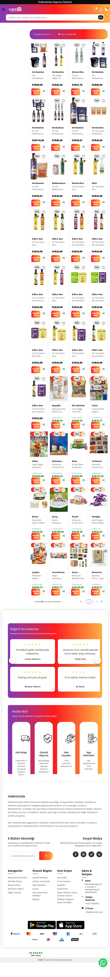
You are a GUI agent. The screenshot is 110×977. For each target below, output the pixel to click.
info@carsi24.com (94, 912)
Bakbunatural (59, 183)
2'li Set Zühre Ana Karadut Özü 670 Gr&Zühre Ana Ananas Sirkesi (98, 243)
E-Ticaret (46, 960)
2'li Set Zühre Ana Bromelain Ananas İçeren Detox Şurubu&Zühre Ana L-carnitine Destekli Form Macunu (79, 354)
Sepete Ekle (36, 91)
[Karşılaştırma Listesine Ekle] (43, 91)
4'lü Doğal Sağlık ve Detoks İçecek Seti (58, 77)
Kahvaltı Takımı (15, 881)
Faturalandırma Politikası (40, 894)
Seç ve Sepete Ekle (68, 34)
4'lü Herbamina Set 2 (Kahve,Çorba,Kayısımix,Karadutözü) (98, 77)
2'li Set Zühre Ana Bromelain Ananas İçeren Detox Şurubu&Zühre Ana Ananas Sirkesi (59, 243)
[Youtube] (99, 854)
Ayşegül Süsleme (56, 405)
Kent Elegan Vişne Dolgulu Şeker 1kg (98, 521)
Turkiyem (97, 461)
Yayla (95, 405)
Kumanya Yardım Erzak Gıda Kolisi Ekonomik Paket (58, 466)
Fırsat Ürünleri (64, 881)
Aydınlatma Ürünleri (17, 877)
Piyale (75, 516)
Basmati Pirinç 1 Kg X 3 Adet (98, 577)
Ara (100, 17)
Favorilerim (62, 888)
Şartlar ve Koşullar (41, 881)
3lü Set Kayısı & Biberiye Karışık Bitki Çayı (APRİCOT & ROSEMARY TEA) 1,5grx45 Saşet (98, 132)
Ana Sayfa (62, 877)
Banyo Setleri (14, 885)
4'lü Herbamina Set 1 (37, 77)
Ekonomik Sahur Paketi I (38, 521)
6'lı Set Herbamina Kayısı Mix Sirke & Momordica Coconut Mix (58, 132)
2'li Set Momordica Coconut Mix (78, 77)
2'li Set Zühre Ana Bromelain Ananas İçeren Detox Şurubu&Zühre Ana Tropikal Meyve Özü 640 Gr (39, 243)
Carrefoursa (58, 572)
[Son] (101, 602)
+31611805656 (92, 903)
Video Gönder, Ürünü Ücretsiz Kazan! (67, 894)
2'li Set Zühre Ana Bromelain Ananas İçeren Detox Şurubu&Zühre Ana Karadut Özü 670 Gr (59, 299)
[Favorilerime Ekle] (43, 45)
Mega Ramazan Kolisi (56, 577)
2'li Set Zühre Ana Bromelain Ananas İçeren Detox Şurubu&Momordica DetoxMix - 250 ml (79, 188)
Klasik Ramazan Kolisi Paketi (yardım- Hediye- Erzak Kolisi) (58, 521)
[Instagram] (83, 854)
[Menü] (3, 9)
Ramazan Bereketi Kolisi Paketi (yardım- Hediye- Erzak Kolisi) (79, 577)
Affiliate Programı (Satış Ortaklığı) (65, 901)
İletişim (36, 899)
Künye (36, 888)
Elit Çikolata (78, 405)
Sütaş (35, 461)
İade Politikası (39, 885)
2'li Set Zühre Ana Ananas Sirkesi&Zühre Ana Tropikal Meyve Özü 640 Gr (39, 299)
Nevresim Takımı (16, 888)
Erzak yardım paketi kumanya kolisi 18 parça (98, 410)
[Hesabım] (100, 9)
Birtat (35, 516)
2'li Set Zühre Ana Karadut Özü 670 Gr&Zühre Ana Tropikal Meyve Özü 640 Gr (78, 243)
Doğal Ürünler (14, 892)
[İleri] (97, 602)
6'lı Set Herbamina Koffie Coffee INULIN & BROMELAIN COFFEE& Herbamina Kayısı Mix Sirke (38, 132)
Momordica (78, 72)
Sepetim (61, 885)
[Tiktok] (91, 854)
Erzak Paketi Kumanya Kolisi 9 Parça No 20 (78, 466)
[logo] (15, 9)
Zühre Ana (37, 239)
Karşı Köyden (56, 516)
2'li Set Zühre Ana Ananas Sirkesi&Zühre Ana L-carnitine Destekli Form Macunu (39, 410)
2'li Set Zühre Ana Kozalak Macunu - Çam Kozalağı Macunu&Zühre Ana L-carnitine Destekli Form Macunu (98, 299)
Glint (94, 183)
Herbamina (38, 72)
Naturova (97, 572)
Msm (74, 461)
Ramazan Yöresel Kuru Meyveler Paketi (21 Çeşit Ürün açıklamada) (98, 466)
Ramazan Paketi (56, 461)
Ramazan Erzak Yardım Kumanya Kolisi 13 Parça (78, 521)
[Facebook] (75, 854)
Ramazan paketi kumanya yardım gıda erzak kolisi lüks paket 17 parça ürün (38, 577)
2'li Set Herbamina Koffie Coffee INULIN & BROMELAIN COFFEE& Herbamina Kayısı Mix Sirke (78, 132)
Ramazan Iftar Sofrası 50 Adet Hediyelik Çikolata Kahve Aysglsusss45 (58, 410)
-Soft (40, 960)
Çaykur (36, 572)
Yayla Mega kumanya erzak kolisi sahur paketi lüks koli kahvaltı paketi (38, 466)
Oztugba (96, 516)
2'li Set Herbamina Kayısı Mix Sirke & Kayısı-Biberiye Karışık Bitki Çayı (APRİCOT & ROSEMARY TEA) (39, 188)
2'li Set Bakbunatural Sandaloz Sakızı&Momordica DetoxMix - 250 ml (59, 188)
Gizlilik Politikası (40, 877)
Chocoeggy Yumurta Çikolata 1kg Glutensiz (77, 410)
